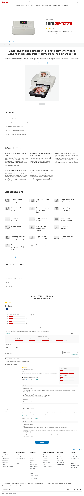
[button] (30, 103)
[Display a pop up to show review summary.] (57, 28)
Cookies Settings (18, 485)
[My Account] (78, 2)
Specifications (10, 44)
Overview (4, 44)
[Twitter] (77, 489)
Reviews (16, 44)
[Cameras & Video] (24, 5)
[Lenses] (29, 5)
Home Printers (49, 19)
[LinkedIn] (74, 489)
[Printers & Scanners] (40, 5)
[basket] (81, 2)
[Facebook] (68, 489)
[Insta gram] (71, 489)
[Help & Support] (60, 5)
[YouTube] (80, 489)
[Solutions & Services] (51, 5)
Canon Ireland (5, 489)
